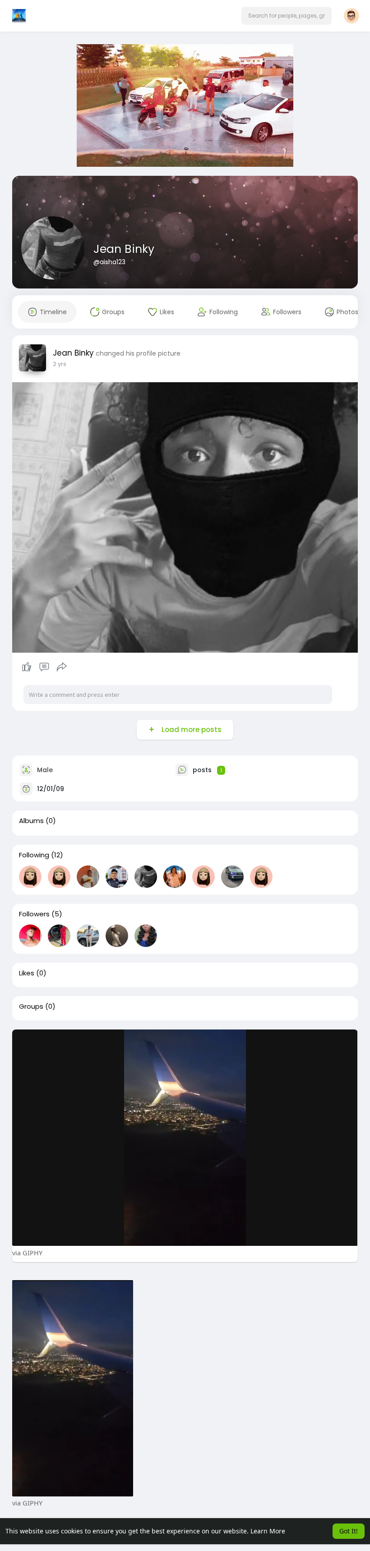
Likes (26, 973)
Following (34, 855)
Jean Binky (123, 249)
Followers (34, 914)
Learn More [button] (267, 1531)
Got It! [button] (348, 1531)
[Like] (44, 667)
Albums (31, 820)
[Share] (61, 667)
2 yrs (59, 364)
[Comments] (44, 667)
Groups (31, 1006)
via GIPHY (27, 1252)
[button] (286, 16)
